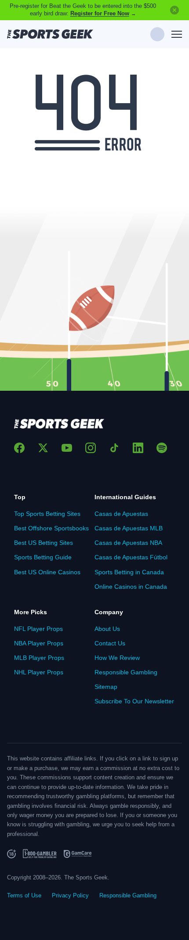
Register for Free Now (99, 13)
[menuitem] (54, 514)
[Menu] (176, 34)
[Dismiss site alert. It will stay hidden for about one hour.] (174, 10)
